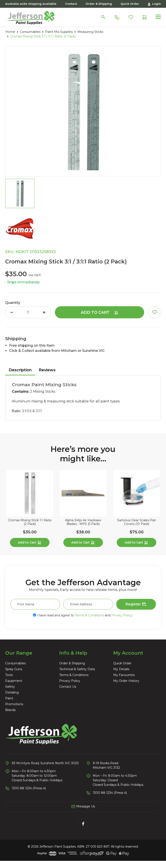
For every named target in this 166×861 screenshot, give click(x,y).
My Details (121, 669)
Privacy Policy (121, 615)
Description (20, 370)
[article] (29, 509)
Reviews (47, 370)
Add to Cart (96, 312)
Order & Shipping (99, 3)
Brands (10, 710)
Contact (71, 3)
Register (134, 604)
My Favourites (124, 675)
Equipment (13, 681)
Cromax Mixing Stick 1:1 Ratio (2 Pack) (30, 522)
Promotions (14, 704)
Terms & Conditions (89, 615)
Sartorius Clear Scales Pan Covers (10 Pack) (136, 522)
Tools (9, 675)
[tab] (20, 370)
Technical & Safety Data (77, 669)
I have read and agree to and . (84, 615)
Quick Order (130, 3)
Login (156, 3)
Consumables (15, 663)
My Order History (126, 681)
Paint (9, 698)
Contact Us (67, 687)
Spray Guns (13, 669)
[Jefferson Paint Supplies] (30, 17)
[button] (154, 312)
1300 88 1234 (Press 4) (29, 788)
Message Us (85, 806)
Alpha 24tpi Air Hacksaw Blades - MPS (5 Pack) (83, 522)
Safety (10, 687)
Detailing (12, 692)
